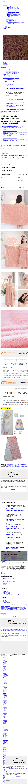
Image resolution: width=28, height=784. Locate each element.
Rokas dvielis (8, 6)
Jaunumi (5, 25)
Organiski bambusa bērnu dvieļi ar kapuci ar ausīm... (15, 519)
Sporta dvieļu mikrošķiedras (19, 607)
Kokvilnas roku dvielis (13, 7)
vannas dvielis (9, 17)
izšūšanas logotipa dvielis (11, 20)
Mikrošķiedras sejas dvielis (13, 12)
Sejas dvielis (8, 9)
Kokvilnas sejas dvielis (13, 10)
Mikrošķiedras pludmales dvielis (7, 609)
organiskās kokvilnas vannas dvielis (15, 539)
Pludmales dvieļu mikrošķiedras (7, 608)
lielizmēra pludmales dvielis (14, 16)
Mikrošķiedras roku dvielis (13, 8)
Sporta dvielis (8, 21)
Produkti (5, 5)
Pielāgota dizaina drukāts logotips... (15, 109)
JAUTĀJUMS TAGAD (6, 560)
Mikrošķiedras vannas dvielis (20, 608)
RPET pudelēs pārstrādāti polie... (15, 99)
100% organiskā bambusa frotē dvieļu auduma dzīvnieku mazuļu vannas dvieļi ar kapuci (13, 465)
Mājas (4, 3)
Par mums (5, 26)
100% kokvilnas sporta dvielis (14, 23)
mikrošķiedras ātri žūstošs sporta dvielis (16, 22)
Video (4, 28)
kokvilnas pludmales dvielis (14, 14)
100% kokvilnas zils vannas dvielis (15, 534)
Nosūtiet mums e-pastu (5, 164)
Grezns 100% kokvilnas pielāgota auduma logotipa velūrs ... (15, 547)
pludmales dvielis (9, 13)
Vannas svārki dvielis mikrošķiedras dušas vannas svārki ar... (15, 510)
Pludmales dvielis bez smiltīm (7, 607)
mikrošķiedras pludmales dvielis (14, 15)
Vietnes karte (7, 606)
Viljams (2, 614)
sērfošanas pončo (9, 19)
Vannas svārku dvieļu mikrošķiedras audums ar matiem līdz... (15, 528)
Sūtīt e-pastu (3, 613)
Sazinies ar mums (6, 27)
